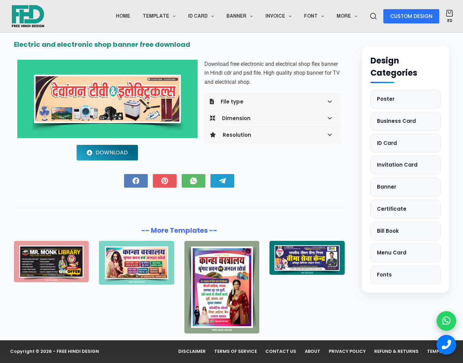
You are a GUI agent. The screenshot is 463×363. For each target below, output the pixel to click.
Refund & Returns (396, 352)
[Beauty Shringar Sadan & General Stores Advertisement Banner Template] (221, 287)
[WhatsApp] (193, 181)
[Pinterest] (165, 181)
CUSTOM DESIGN (411, 16)
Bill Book (388, 230)
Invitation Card (397, 164)
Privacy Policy (347, 352)
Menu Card (391, 252)
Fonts (384, 274)
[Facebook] (136, 181)
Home (123, 16)
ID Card (387, 143)
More (344, 16)
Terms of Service (235, 352)
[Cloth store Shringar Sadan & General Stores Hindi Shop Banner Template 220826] (136, 263)
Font (311, 16)
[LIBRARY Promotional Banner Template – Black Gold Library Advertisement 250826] (51, 261)
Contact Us (280, 352)
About (312, 352)
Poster (386, 98)
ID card (198, 16)
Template (156, 16)
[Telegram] (222, 181)
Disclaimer (192, 352)
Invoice (275, 16)
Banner (236, 16)
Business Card (396, 121)
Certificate (391, 208)
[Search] (373, 16)
